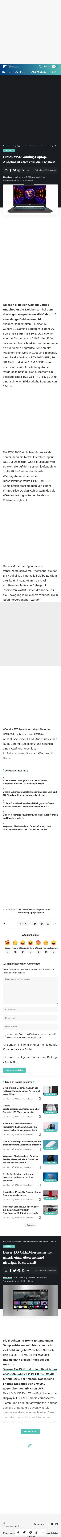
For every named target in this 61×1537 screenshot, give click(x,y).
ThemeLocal (7, 177)
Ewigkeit (40, 909)
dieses (25, 909)
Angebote (9, 151)
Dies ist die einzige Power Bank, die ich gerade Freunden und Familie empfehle (30, 816)
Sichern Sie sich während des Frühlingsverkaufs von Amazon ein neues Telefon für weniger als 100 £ (28, 805)
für (46, 909)
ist (49, 909)
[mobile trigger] (5, 66)
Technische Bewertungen (16, 1452)
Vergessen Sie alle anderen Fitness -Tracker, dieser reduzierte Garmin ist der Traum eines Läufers (27, 828)
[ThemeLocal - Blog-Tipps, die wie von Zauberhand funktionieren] (13, 66)
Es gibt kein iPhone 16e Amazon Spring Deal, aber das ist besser (22, 1194)
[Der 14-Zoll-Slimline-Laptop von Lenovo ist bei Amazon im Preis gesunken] (50, 1176)
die (19, 909)
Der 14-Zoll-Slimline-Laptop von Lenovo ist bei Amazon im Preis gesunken (18, 1177)
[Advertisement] (30, 32)
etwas (32, 909)
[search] (40, 66)
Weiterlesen (30, 1431)
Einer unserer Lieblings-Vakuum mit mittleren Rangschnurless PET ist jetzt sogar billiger (24, 782)
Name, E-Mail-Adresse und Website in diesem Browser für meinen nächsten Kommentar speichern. (32, 1036)
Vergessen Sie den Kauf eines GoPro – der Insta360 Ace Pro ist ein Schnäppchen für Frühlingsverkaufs (21, 1209)
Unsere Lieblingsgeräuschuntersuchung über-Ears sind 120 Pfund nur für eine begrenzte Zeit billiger (30, 793)
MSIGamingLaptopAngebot (31, 912)
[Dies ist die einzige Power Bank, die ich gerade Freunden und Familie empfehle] (50, 1144)
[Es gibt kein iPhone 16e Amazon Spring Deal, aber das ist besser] (50, 1194)
